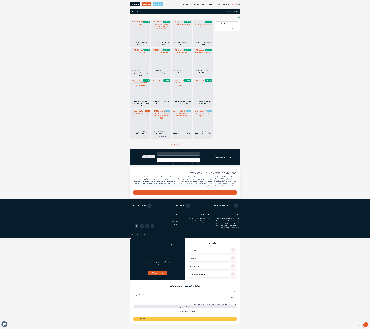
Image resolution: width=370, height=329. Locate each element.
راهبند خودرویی (228, 223)
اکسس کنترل (232, 225)
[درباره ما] (180, 218)
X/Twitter (234, 298)
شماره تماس (196, 150)
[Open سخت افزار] (221, 4)
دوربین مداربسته (224, 220)
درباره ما (175, 218)
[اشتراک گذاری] (361, 325)
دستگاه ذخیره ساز (230, 227)
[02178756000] (135, 319)
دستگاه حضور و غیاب (222, 225)
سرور (233, 11)
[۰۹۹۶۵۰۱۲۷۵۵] (188, 206)
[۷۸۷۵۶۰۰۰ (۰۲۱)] (233, 250)
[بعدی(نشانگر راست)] (364, 328)
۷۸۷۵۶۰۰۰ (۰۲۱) (195, 250)
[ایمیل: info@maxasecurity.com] (236, 206)
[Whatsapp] (147, 226)
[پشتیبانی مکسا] (233, 266)
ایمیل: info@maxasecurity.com (223, 205)
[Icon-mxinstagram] (152, 226)
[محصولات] (180, 224)
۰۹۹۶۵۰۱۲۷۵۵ (180, 205)
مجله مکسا (175, 221)
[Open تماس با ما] (181, 4)
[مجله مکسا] (180, 221)
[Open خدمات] (208, 4)
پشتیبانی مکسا (194, 266)
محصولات (175, 224)
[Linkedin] (142, 226)
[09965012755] (233, 258)
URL (199, 156)
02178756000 (142, 319)
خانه (237, 11)
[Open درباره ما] (190, 4)
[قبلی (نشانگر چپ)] (368, 328)
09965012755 (194, 258)
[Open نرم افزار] (214, 4)
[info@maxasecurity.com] (233, 274)
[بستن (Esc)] (357, 325)
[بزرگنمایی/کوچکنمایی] (368, 325)
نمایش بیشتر (185, 192)
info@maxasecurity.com (197, 274)
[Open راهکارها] (201, 4)
